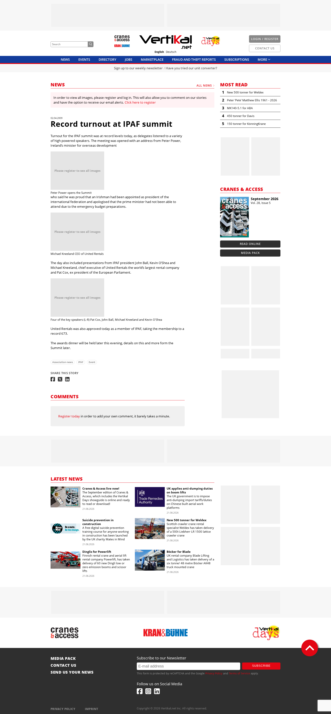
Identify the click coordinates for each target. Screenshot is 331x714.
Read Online (250, 244)
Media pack (250, 253)
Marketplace (152, 59)
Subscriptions (236, 59)
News (65, 59)
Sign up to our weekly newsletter (138, 68)
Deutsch (171, 52)
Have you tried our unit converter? (191, 68)
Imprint (91, 709)
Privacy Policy (213, 673)
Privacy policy (63, 709)
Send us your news (72, 672)
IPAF (80, 362)
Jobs (128, 59)
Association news (62, 362)
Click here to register (140, 102)
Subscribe (261, 665)
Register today (69, 416)
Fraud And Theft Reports (194, 59)
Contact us (63, 665)
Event (92, 362)
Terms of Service (239, 673)
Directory (107, 59)
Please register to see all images (77, 171)
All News (204, 85)
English (159, 52)
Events (84, 59)
